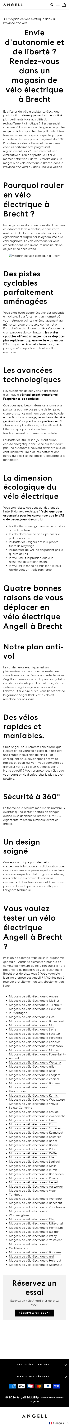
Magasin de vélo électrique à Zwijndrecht (37, 1116)
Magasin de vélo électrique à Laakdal (34, 1161)
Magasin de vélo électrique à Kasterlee (35, 1137)
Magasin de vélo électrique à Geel (32, 1017)
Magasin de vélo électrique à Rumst (33, 1170)
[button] (58, 1423)
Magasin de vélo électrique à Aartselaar (36, 1186)
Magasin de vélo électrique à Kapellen (35, 1042)
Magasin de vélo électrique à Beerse (33, 1145)
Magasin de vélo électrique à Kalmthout (36, 1132)
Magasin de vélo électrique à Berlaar (34, 1232)
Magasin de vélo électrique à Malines (34, 1000)
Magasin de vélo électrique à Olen (32, 1219)
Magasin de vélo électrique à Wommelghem (28, 1213)
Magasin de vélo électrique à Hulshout (35, 1260)
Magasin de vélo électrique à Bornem (34, 1083)
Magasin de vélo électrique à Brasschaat (36, 1021)
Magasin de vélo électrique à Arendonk (35, 1198)
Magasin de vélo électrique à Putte (32, 1149)
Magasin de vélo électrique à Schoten (34, 1033)
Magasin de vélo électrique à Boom (33, 1141)
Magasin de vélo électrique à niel (31, 1256)
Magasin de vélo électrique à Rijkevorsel (36, 1223)
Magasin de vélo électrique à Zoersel (34, 1079)
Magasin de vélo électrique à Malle (33, 1166)
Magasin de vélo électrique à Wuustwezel (37, 1099)
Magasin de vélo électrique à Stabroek (35, 1128)
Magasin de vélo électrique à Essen (33, 1120)
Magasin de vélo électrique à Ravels (33, 1178)
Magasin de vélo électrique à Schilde (33, 1112)
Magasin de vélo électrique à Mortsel (34, 1050)
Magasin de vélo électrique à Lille (31, 1157)
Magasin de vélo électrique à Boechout (35, 1203)
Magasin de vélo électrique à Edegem (34, 1075)
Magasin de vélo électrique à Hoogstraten (28, 1089)
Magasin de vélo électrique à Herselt (33, 1182)
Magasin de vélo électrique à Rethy (33, 1236)
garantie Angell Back (20, 695)
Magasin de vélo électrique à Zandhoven (37, 1207)
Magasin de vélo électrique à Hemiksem (36, 1227)
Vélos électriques (33, 1364)
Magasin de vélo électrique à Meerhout (35, 1265)
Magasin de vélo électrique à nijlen (32, 1066)
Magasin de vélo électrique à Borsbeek (35, 1252)
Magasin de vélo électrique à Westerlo (35, 1062)
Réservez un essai (34, 1312)
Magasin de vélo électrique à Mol (31, 1025)
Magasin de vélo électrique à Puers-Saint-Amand (37, 1056)
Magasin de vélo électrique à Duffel (33, 1153)
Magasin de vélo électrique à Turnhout (35, 1005)
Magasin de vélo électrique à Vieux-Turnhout (33, 1192)
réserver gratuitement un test (23, 981)
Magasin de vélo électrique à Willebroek (36, 1046)
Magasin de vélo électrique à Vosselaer (35, 1240)
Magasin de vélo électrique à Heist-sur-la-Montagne (35, 1011)
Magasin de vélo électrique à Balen (33, 1071)
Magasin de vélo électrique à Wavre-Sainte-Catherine (34, 1106)
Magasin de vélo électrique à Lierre (32, 1029)
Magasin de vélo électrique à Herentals (35, 1038)
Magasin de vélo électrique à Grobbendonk (28, 1246)
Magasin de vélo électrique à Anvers (33, 996)
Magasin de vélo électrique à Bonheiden (36, 1174)
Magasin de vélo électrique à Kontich (34, 1095)
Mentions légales (33, 1376)
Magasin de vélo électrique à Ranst (33, 1124)
